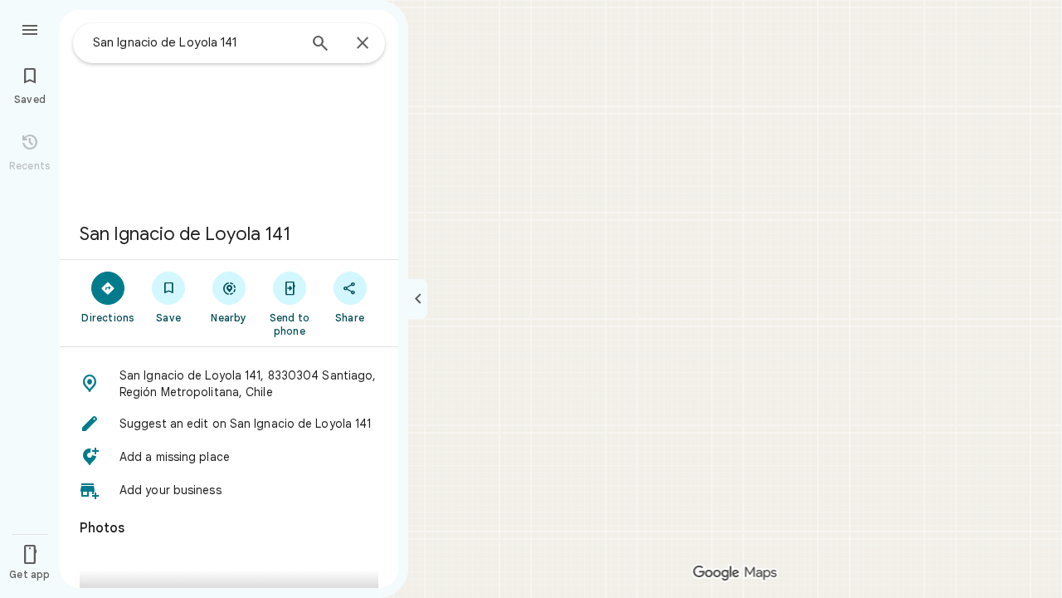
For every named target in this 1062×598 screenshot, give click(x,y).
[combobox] (195, 42)
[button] (229, 383)
